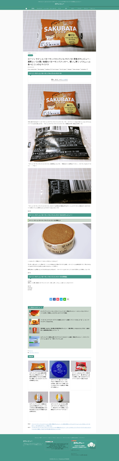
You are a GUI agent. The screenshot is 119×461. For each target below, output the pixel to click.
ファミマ (79, 8)
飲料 (66, 8)
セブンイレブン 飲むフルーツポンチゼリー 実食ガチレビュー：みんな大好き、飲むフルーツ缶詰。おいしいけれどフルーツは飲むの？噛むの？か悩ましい (60, 383)
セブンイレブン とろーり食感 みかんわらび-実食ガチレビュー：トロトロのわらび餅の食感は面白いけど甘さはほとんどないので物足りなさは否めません (38, 407)
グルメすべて (39, 8)
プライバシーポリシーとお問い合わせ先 (70, 437)
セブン (72, 8)
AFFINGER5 (66, 459)
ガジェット (92, 8)
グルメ (49, 437)
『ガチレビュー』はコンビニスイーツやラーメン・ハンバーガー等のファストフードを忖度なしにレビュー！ (33, 444)
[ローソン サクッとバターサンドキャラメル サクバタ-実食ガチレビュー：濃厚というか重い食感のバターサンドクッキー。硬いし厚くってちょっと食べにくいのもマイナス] (61, 299)
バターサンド (32, 352)
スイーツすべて (53, 8)
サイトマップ (81, 437)
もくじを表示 (64, 79)
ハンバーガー (46, 8)
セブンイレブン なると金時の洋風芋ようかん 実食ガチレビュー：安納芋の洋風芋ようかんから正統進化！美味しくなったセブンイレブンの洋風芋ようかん (38, 376)
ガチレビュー (59, 4)
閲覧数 (33, 8)
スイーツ (31, 350)
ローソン (86, 8)
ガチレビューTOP (38, 437)
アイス (59, 8)
